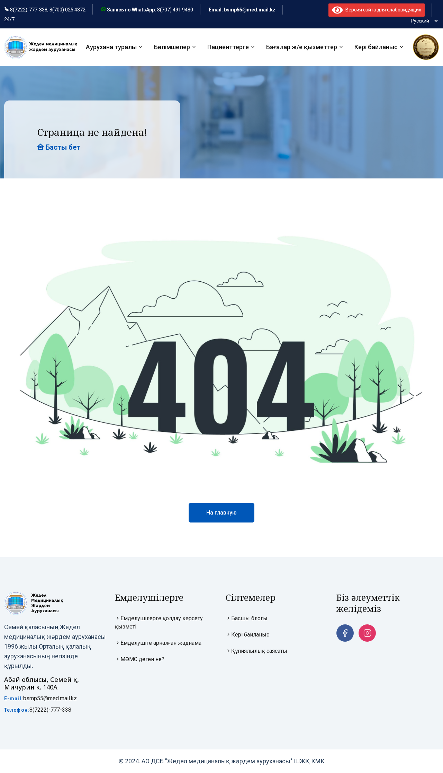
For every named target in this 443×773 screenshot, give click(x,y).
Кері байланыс (376, 47)
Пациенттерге (228, 47)
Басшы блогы (249, 618)
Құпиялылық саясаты (259, 651)
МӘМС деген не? (142, 659)
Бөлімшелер (172, 47)
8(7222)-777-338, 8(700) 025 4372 (47, 9)
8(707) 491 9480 (175, 9)
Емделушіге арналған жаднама (160, 643)
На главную (221, 512)
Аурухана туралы (111, 47)
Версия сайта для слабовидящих (382, 9)
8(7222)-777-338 (50, 709)
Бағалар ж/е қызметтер (301, 47)
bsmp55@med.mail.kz (50, 698)
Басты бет (62, 147)
